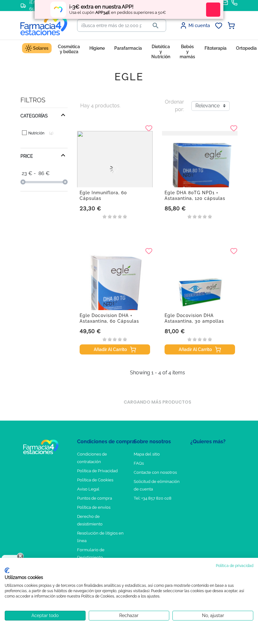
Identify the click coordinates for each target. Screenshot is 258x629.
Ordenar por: (174, 105)
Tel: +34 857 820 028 (152, 498)
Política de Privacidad (97, 470)
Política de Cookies (95, 480)
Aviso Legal (88, 489)
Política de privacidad (234, 566)
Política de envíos (93, 507)
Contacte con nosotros (155, 472)
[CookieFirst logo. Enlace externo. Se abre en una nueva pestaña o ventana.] (7, 570)
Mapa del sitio (147, 454)
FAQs (139, 463)
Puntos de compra (94, 498)
